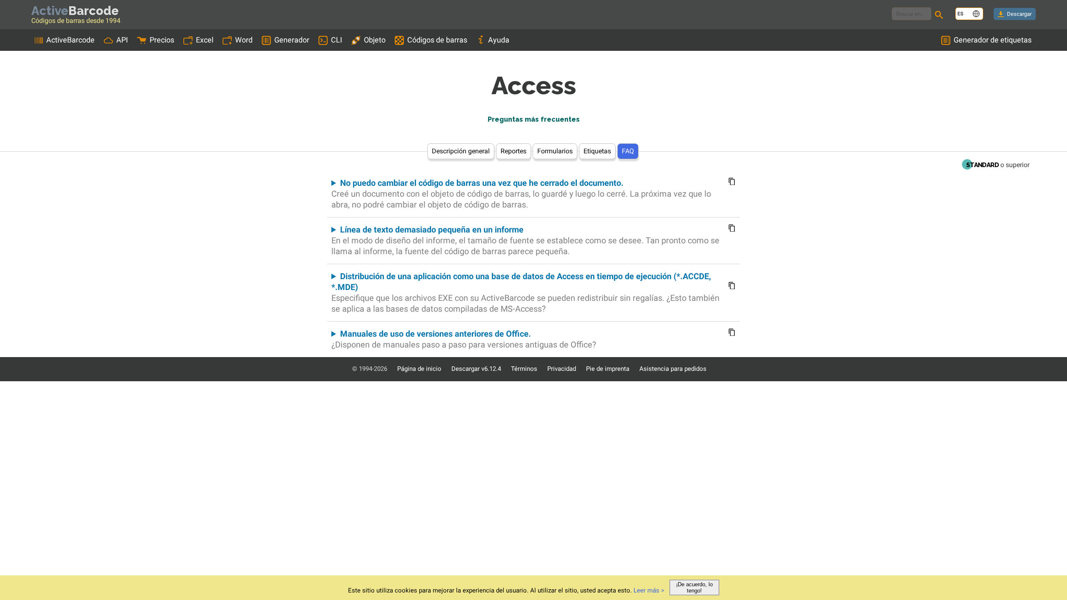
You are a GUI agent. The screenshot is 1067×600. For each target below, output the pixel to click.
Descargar (1019, 14)
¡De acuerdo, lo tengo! (694, 587)
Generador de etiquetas (993, 39)
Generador (291, 39)
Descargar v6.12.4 (476, 368)
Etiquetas (597, 151)
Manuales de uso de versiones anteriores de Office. (463, 339)
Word (244, 39)
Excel (204, 39)
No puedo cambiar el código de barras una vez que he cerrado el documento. (521, 194)
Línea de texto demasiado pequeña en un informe (525, 240)
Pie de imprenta (607, 368)
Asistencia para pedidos (672, 368)
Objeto (375, 39)
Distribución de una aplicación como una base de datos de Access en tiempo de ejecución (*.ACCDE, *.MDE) (525, 292)
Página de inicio (419, 368)
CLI (336, 39)
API (122, 39)
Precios (162, 39)
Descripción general (461, 151)
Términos (524, 368)
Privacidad (561, 368)
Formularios (555, 151)
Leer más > (649, 590)
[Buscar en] (940, 15)
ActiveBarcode (70, 39)
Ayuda (498, 39)
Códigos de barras (437, 39)
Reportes (513, 151)
